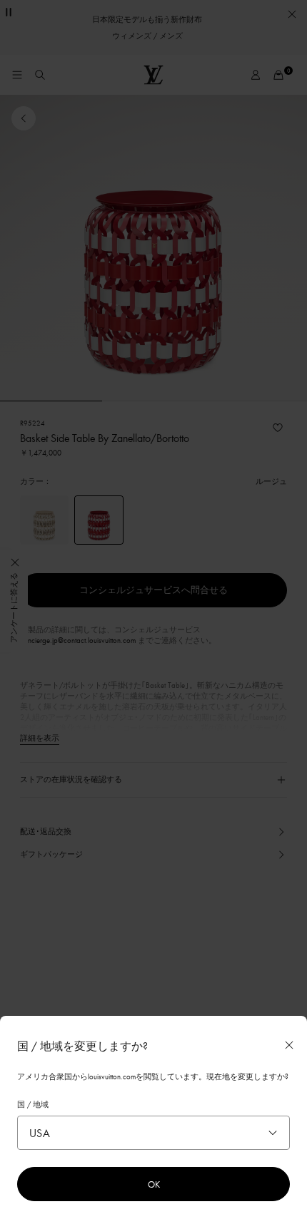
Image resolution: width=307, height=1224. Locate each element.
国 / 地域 (33, 1104)
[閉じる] (289, 1045)
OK (154, 1184)
